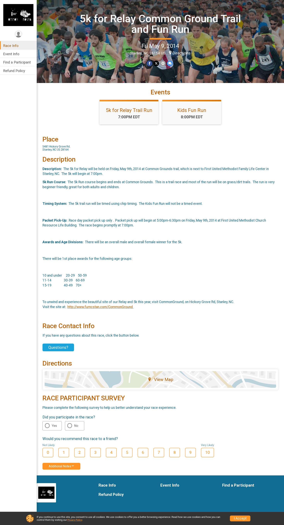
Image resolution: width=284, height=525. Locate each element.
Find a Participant (17, 62)
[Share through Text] (170, 63)
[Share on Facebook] (149, 63)
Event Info (11, 54)
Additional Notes (60, 466)
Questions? (58, 347)
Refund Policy (14, 71)
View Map (163, 379)
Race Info (11, 46)
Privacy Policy (74, 519)
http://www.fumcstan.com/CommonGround (100, 307)
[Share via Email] (163, 63)
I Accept (240, 518)
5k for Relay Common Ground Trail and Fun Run (160, 24)
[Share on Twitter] (156, 63)
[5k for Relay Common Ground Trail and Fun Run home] (18, 14)
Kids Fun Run (191, 110)
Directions (181, 53)
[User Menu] (18, 34)
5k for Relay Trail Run (129, 110)
